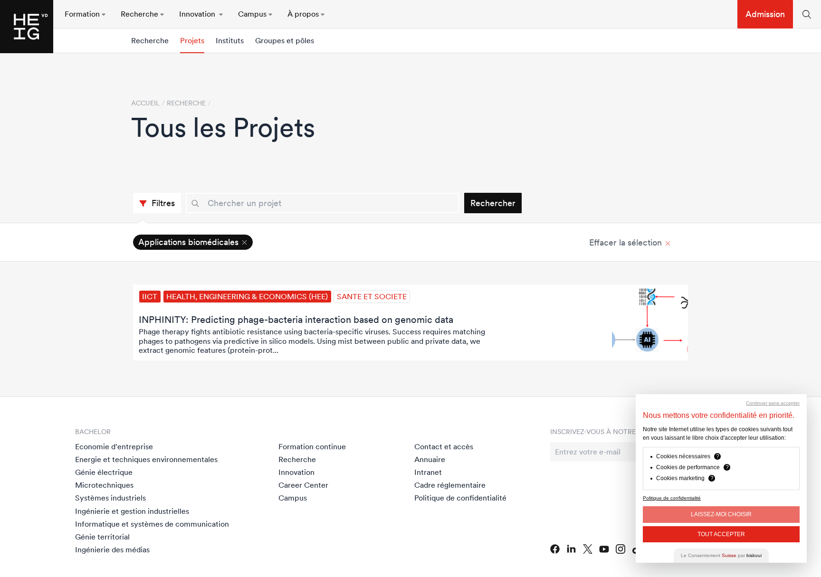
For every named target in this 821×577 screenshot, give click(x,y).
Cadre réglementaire (450, 485)
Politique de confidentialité (460, 497)
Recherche (150, 40)
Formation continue (312, 446)
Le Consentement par (721, 555)
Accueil (145, 103)
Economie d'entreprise (114, 446)
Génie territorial (102, 536)
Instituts (230, 40)
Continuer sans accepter (773, 403)
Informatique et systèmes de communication (152, 524)
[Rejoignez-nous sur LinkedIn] (571, 549)
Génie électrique (104, 472)
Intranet (428, 472)
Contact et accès (443, 446)
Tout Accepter (721, 534)
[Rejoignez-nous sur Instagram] (621, 549)
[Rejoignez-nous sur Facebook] (555, 549)
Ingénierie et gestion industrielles (132, 511)
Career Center (303, 485)
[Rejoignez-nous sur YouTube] (604, 549)
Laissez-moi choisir (721, 514)
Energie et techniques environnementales (146, 459)
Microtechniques (104, 485)
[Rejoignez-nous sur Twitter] (587, 549)
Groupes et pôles (284, 40)
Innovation (296, 472)
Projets (192, 40)
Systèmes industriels (110, 497)
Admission (765, 14)
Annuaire (429, 459)
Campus (292, 497)
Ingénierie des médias (112, 549)
